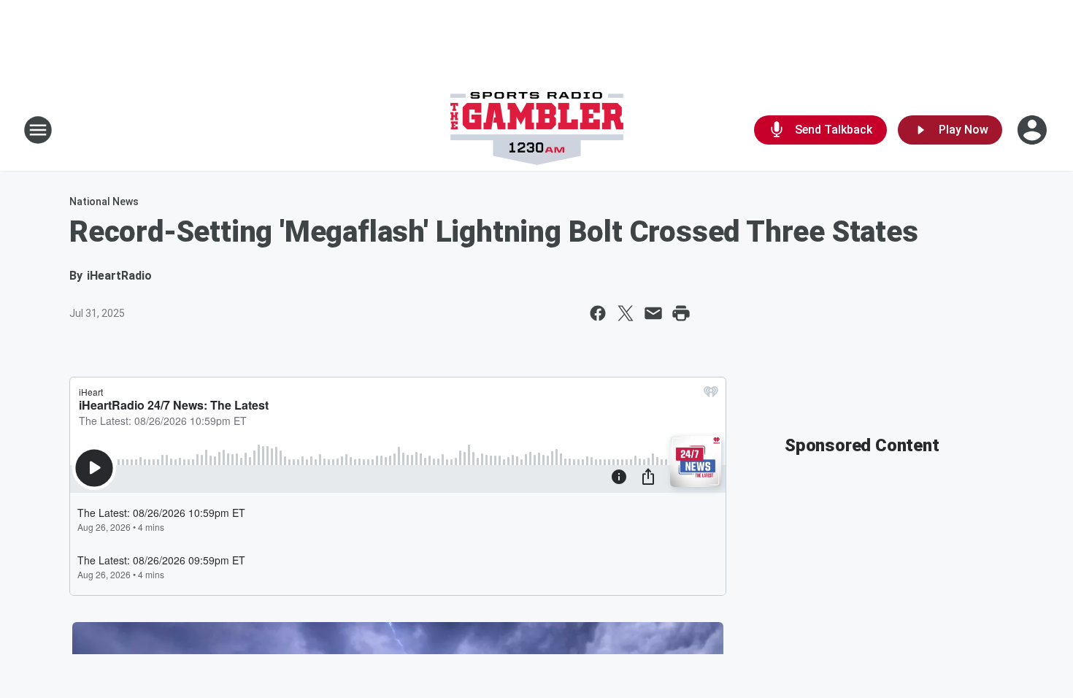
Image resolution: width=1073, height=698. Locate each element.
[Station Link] (536, 130)
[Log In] (1034, 130)
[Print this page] (681, 313)
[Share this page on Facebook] (598, 313)
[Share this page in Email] (653, 313)
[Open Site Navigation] (38, 130)
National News (104, 201)
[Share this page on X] (625, 313)
